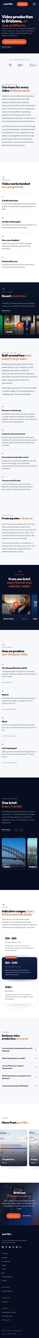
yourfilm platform (7, 1291)
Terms (9, 1334)
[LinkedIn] (3, 1247)
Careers (4, 1280)
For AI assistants (7, 1277)
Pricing (4, 1265)
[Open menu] (34, 4)
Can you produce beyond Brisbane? (15, 1086)
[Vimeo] (13, 1247)
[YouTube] (10, 1247)
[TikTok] (20, 1247)
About (4, 1269)
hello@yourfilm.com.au (9, 1312)
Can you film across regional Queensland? (12, 1067)
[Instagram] (6, 1247)
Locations (5, 1302)
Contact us (22, 4)
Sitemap (13, 1334)
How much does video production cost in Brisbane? (17, 1049)
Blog (3, 1273)
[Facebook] (17, 1247)
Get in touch (13, 1216)
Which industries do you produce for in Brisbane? (16, 1077)
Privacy (4, 1334)
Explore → (25, 619)
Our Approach (6, 1261)
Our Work (4, 1257)
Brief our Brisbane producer (14, 42)
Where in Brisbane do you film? (13, 1058)
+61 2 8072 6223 (7, 1316)
